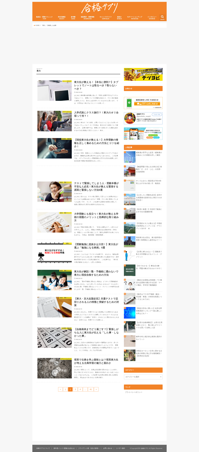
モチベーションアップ (134, 17)
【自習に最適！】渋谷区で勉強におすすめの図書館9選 (149, 210)
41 (91, 389)
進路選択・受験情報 (87, 17)
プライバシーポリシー (133, 392)
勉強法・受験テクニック (44, 17)
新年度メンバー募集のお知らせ (64, 448)
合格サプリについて (43, 448)
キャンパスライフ (106, 17)
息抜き (119, 17)
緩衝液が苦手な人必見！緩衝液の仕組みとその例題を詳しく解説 (149, 154)
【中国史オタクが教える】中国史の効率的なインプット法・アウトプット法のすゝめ (149, 225)
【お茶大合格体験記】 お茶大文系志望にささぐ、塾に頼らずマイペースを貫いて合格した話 (149, 325)
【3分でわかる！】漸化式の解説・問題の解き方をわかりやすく (149, 267)
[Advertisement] (99, 46)
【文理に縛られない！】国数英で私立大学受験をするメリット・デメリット (149, 254)
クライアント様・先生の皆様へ (88, 448)
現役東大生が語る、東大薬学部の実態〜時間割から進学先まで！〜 (149, 239)
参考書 (73, 17)
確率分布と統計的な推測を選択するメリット (149, 338)
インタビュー (152, 17)
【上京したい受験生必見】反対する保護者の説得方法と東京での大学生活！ (149, 197)
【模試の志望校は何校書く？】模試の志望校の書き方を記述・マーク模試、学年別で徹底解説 (149, 282)
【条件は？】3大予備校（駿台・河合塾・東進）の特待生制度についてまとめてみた (149, 296)
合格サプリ (144, 448)
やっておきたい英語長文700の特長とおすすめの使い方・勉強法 (148, 182)
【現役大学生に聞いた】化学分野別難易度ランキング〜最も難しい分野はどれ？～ (149, 310)
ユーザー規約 (120, 448)
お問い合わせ (107, 448)
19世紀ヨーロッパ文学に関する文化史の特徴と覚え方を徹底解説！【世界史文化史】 (149, 353)
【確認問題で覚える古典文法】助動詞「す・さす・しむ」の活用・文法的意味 (149, 169)
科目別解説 (62, 17)
